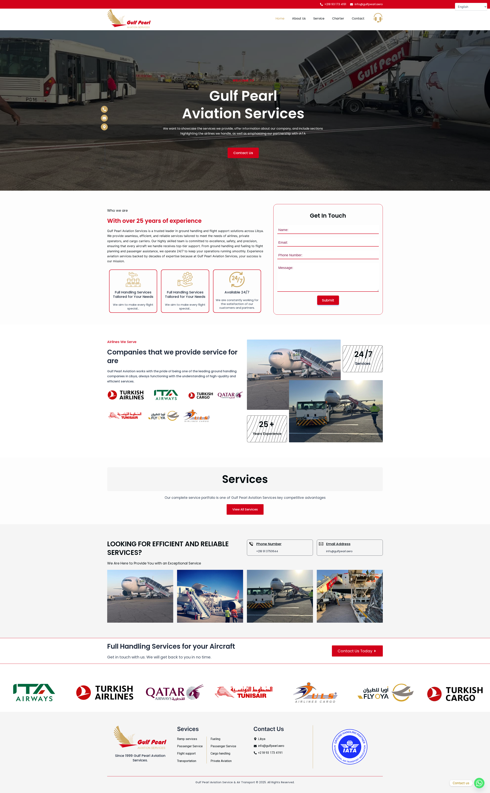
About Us (299, 18)
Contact (358, 18)
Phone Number (269, 543)
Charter (338, 18)
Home (279, 18)
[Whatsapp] (479, 783)
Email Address (338, 543)
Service (318, 18)
